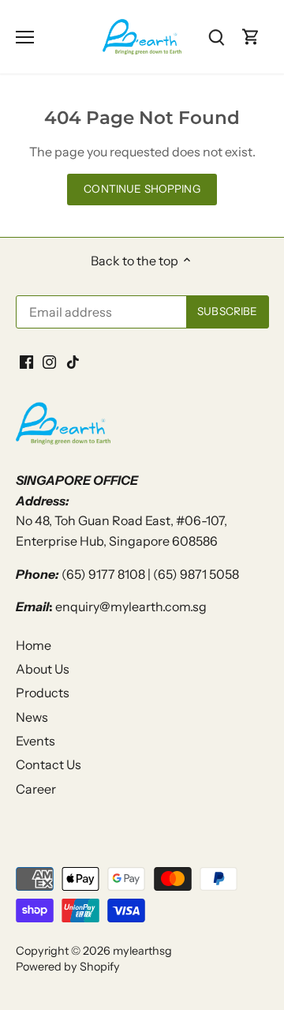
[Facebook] (120, 594)
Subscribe (197, 542)
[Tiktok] (167, 594)
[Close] (254, 432)
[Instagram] (144, 594)
